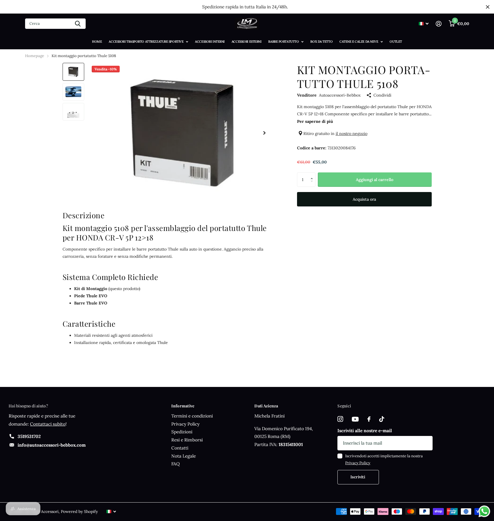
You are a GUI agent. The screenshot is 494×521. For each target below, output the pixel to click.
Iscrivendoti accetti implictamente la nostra (384, 459)
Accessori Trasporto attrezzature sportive (146, 42)
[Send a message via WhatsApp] (484, 511)
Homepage (34, 55)
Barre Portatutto (283, 42)
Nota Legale (183, 456)
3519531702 (29, 436)
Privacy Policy (185, 424)
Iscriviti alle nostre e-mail (364, 430)
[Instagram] (340, 419)
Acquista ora (364, 199)
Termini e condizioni (192, 416)
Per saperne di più (315, 121)
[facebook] (369, 419)
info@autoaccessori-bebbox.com (52, 445)
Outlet (396, 42)
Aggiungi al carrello (374, 179)
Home (97, 42)
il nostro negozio (351, 133)
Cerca (78, 23)
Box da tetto (321, 42)
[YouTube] (355, 419)
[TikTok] (381, 419)
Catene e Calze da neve (358, 42)
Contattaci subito (47, 424)
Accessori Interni (210, 42)
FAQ (175, 464)
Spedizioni (181, 432)
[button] (313, 175)
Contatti (179, 448)
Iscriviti (358, 476)
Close (487, 7)
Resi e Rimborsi (187, 440)
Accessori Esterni (247, 42)
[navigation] (73, 71)
